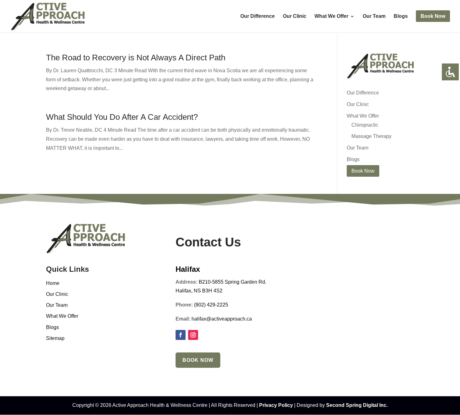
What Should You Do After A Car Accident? (122, 117)
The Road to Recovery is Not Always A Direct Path (135, 57)
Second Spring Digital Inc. (357, 405)
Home (52, 283)
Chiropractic (364, 125)
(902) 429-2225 (211, 304)
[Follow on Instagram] (193, 335)
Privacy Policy (276, 405)
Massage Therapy (371, 136)
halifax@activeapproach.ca (222, 318)
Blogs (401, 16)
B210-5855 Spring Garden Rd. (232, 282)
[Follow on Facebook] (181, 335)
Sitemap (55, 338)
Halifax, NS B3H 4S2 (199, 290)
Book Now (197, 360)
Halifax (188, 269)
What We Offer (331, 16)
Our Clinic (294, 16)
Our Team (374, 16)
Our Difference (257, 16)
